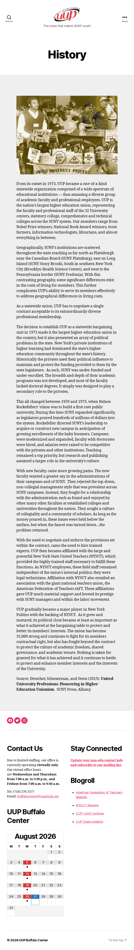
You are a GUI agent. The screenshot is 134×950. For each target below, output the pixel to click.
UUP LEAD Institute (90, 813)
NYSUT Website (87, 805)
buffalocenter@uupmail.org (38, 796)
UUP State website (89, 821)
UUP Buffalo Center (33, 940)
